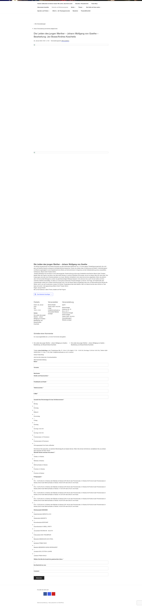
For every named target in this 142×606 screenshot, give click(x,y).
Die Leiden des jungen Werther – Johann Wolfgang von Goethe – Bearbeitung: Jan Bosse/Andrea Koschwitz (40, 319)
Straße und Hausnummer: (41, 376)
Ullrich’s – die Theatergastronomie (61, 11)
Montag (36, 404)
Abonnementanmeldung (40, 360)
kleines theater (52, 305)
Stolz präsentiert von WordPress (56, 602)
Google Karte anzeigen (67, 313)
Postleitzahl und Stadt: (40, 382)
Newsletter (75, 11)
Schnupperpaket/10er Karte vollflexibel (44, 445)
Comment (36, 571)
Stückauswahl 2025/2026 (41, 510)
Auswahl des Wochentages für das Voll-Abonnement (49, 399)
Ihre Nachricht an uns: (40, 565)
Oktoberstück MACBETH (40, 518)
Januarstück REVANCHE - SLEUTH (43, 531)
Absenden (39, 578)
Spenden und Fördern (43, 11)
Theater (80, 7)
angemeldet (42, 337)
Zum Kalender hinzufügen (43, 294)
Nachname (37, 373)
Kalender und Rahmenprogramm (60, 7)
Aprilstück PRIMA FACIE (40, 543)
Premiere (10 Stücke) (39, 469)
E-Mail (36, 393)
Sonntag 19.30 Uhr (39, 433)
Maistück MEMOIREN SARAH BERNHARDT (46, 547)
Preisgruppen (38, 477)
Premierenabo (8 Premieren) (41, 441)
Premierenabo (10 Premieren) (41, 437)
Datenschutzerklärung (42, 602)
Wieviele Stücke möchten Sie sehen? (44, 452)
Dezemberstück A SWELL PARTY (43, 526)
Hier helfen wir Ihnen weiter (93, 7)
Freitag (35, 420)
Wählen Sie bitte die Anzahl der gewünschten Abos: (48, 559)
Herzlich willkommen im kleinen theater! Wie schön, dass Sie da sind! (54, 3)
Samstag (36, 424)
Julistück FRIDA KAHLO (40, 555)
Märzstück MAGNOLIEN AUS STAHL (43, 539)
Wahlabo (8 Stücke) (39, 461)
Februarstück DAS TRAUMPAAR (42, 535)
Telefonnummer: (39, 388)
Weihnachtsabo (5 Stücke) (41, 465)
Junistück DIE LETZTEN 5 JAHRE (43, 551)
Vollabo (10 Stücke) (39, 456)
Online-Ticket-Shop (39, 355)
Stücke (72, 7)
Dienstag (36, 408)
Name (36, 361)
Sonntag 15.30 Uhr (39, 429)
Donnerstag (37, 416)
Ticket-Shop (94, 3)
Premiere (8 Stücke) (39, 473)
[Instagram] (49, 594)
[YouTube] (53, 594)
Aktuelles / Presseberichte (81, 3)
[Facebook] (45, 594)
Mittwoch (36, 412)
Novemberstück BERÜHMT (41, 522)
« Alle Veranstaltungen (40, 24)
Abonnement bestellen (43, 7)
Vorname (36, 367)
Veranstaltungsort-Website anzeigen (67, 319)
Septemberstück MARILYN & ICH (42, 514)
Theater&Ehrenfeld (85, 11)
